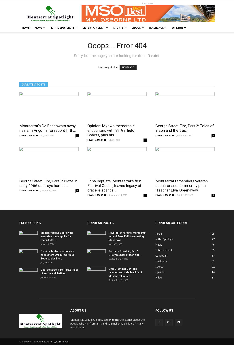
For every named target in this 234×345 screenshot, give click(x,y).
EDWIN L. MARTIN (28, 135)
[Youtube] (178, 322)
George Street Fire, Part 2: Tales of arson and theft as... (184, 128)
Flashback (156, 27)
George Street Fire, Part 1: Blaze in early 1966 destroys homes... (48, 183)
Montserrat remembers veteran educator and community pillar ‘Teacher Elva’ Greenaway (181, 185)
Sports (118, 27)
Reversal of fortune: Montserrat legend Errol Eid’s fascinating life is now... (127, 236)
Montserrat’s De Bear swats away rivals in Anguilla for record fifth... (47, 128)
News (38, 27)
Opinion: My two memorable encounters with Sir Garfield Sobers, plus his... (111, 130)
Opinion (177, 27)
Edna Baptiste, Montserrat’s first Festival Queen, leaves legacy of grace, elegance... (114, 185)
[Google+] (169, 322)
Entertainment (94, 27)
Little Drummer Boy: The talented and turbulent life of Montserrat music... (125, 272)
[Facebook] (159, 322)
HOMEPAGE (128, 67)
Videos (136, 27)
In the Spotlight (62, 27)
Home (26, 27)
